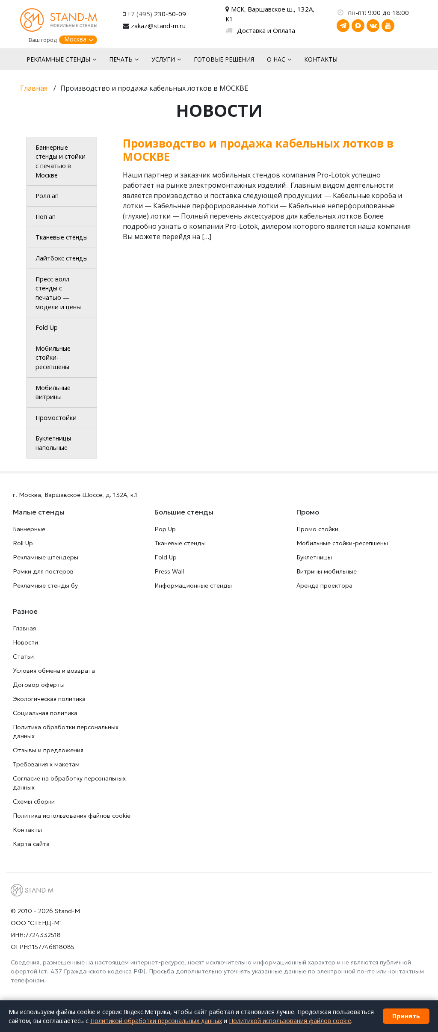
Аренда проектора (324, 585)
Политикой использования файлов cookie (290, 1021)
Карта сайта (31, 844)
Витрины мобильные (326, 571)
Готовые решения (224, 59)
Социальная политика (45, 713)
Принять (406, 1016)
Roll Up (23, 543)
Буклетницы (314, 557)
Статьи (23, 656)
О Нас (276, 59)
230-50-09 (156, 13)
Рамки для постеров (43, 571)
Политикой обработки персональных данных (156, 1021)
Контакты (320, 59)
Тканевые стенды (62, 237)
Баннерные (29, 529)
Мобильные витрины (53, 392)
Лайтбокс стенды (62, 258)
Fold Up (47, 327)
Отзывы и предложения (48, 750)
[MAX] (358, 25)
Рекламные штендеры (45, 557)
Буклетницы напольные (53, 443)
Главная (24, 628)
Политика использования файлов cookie (71, 815)
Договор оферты (39, 685)
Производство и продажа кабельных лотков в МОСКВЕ (258, 150)
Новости (25, 642)
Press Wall (169, 571)
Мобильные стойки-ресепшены (53, 357)
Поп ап (46, 217)
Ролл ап (47, 196)
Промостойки (56, 418)
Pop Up (165, 529)
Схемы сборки (34, 801)
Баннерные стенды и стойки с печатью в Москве (61, 161)
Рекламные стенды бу (45, 585)
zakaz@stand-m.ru (158, 25)
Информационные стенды (193, 585)
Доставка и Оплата (266, 30)
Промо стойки (317, 529)
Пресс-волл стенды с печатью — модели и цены (58, 293)
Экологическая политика (49, 699)
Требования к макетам (46, 764)
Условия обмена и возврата (54, 670)
